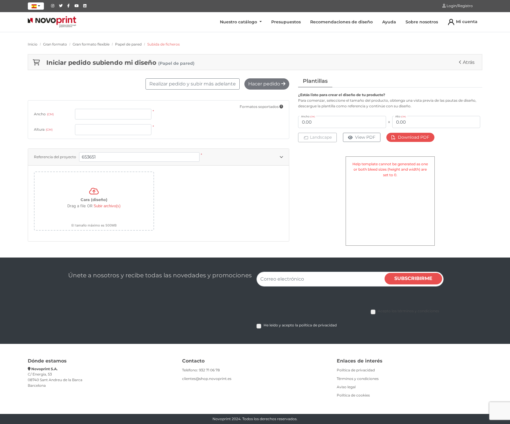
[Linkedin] (85, 6)
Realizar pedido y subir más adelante (192, 84)
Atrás (469, 62)
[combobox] (36, 6)
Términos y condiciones (358, 378)
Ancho (44, 114)
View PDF (365, 137)
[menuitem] (241, 22)
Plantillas (315, 81)
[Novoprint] (52, 21)
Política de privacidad (356, 370)
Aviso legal (346, 387)
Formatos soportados (259, 106)
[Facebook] (68, 6)
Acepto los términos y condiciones (408, 311)
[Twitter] (61, 6)
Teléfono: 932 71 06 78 (201, 370)
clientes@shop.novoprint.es (206, 378)
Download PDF (413, 137)
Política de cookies (353, 395)
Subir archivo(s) (107, 206)
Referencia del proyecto (55, 157)
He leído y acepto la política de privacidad (300, 325)
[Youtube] (76, 6)
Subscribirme (413, 278)
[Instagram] (53, 6)
